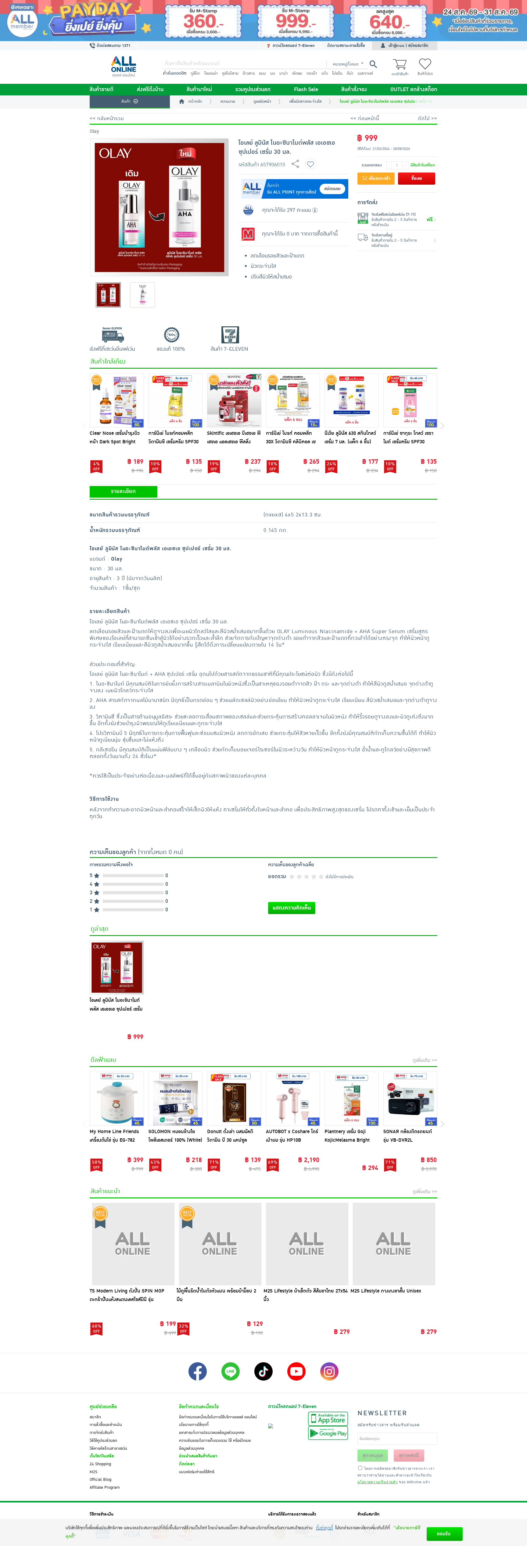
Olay (94, 131)
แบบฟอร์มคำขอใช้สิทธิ (196, 1472)
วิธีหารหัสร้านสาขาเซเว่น (108, 1448)
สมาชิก (95, 1417)
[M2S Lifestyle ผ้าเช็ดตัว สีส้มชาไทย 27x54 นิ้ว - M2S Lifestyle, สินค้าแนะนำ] (307, 1244)
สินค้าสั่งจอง (354, 90)
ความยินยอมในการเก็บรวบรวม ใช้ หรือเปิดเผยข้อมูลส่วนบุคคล (215, 1445)
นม (272, 73)
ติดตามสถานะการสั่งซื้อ (346, 46)
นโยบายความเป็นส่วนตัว (377, 1481)
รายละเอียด (123, 491)
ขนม (262, 73)
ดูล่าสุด (100, 929)
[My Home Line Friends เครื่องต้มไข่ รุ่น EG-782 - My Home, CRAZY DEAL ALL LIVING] (117, 1099)
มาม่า (283, 73)
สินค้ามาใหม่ (199, 90)
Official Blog (100, 1480)
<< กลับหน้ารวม (107, 118)
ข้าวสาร (249, 73)
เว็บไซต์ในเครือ (102, 1456)
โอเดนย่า (211, 73)
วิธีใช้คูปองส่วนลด (103, 1441)
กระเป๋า (312, 73)
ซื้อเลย (416, 179)
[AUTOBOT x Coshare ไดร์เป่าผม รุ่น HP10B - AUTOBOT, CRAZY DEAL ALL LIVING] (293, 1099)
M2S (93, 1472)
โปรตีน (337, 73)
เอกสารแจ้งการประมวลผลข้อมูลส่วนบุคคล (211, 1433)
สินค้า (126, 101)
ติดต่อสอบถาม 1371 (113, 46)
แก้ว (324, 73)
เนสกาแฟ (365, 73)
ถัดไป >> (427, 118)
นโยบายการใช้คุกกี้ (194, 1425)
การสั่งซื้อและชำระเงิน (106, 1425)
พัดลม (297, 73)
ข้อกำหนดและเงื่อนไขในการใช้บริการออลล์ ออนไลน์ (218, 1417)
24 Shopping (100, 1464)
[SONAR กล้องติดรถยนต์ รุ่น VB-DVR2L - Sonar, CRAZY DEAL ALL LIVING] (410, 1099)
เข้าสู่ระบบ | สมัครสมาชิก (408, 46)
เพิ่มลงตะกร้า (378, 179)
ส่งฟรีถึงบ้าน (150, 90)
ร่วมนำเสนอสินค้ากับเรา (198, 1456)
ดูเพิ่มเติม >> (425, 1060)
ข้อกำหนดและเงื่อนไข (199, 1406)
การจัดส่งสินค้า (102, 1433)
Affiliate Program (105, 1487)
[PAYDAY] (263, 20)
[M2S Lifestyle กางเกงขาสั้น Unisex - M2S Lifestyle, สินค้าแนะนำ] (393, 1244)
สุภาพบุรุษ (373, 1455)
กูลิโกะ (195, 73)
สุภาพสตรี (409, 1455)
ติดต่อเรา (187, 1464)
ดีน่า (350, 73)
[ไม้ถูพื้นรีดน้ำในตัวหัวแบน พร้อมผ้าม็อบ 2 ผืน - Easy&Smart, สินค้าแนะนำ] (220, 1244)
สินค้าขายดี (101, 90)
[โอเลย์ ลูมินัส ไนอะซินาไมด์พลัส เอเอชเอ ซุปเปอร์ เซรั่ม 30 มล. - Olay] (117, 968)
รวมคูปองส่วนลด (253, 90)
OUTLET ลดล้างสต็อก (413, 90)
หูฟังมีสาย (230, 73)
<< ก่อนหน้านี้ (364, 118)
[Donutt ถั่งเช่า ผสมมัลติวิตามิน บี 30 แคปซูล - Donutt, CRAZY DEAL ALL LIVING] (234, 1099)
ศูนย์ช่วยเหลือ (103, 1406)
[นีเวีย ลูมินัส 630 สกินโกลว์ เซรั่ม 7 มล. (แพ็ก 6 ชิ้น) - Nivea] (351, 400)
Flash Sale (306, 90)
